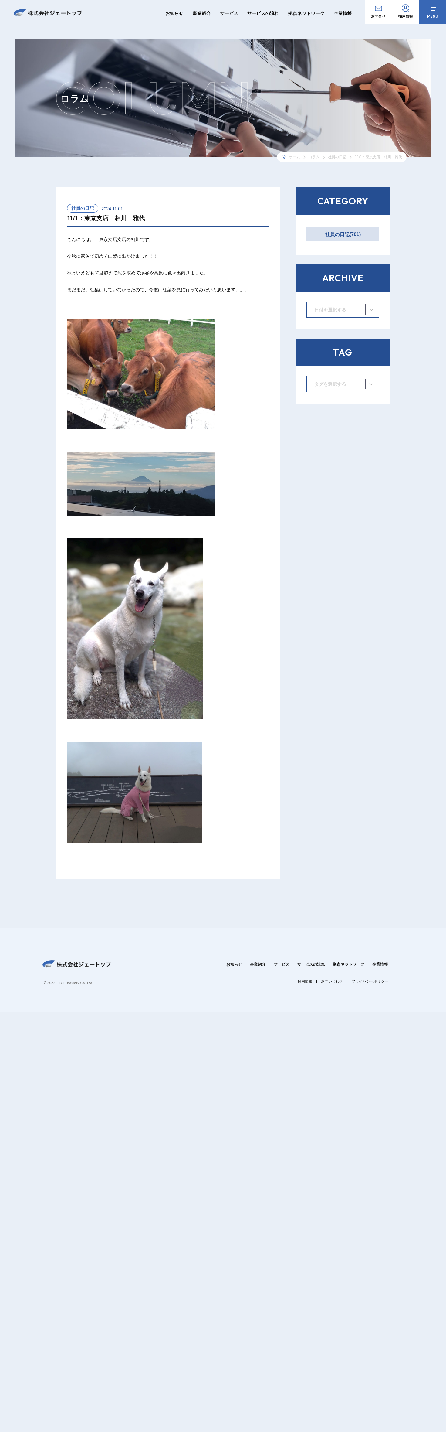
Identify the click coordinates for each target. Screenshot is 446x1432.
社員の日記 (337, 157)
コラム (314, 157)
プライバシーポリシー (370, 981)
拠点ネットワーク (306, 13)
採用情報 (305, 981)
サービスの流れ (263, 13)
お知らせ (174, 13)
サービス (229, 13)
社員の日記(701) (343, 234)
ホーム (294, 157)
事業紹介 (202, 13)
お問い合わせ (332, 981)
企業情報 (343, 13)
